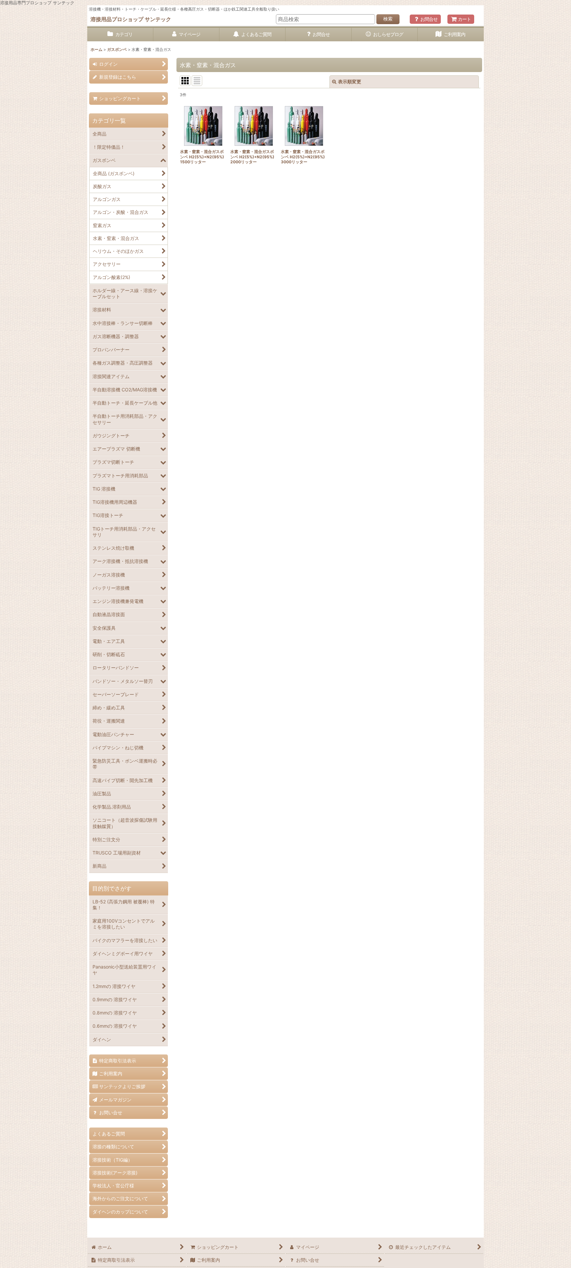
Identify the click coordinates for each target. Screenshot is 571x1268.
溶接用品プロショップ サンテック (131, 19)
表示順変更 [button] (349, 81)
